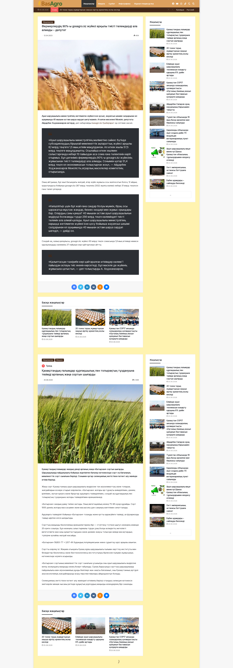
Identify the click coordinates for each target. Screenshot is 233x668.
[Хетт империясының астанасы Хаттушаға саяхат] (157, 171)
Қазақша (180, 10)
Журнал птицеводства (144, 4)
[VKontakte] (93, 287)
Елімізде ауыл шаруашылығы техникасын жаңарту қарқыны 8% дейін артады (176, 69)
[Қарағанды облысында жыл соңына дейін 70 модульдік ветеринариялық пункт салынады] (157, 134)
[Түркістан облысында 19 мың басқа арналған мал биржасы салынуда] (157, 121)
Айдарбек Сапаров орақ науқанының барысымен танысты (178, 107)
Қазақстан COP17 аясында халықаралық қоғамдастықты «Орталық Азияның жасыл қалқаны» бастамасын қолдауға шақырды (115, 10)
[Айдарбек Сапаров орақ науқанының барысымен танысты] (157, 108)
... (170, 195)
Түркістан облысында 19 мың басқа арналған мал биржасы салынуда (178, 120)
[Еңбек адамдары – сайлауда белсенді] (157, 184)
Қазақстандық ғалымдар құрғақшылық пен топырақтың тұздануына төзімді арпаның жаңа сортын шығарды (178, 35)
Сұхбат (112, 4)
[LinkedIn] (87, 287)
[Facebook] (74, 287)
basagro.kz (97, 123)
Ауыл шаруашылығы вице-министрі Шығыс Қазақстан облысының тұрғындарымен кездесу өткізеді (179, 154)
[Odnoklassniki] (100, 287)
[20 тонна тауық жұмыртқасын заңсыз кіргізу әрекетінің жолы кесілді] (90, 317)
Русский (190, 10)
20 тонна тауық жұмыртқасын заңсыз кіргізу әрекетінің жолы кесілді (90, 331)
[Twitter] (80, 287)
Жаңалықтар (88, 4)
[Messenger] (106, 287)
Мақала (101, 4)
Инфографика (124, 4)
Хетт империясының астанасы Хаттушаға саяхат (176, 170)
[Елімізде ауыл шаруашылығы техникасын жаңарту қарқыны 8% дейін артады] (157, 68)
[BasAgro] (50, 3)
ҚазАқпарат (108, 123)
